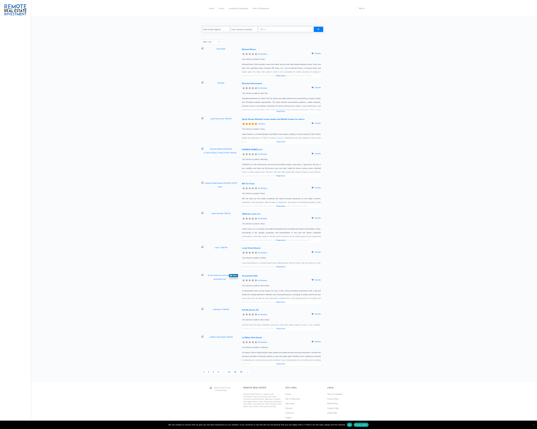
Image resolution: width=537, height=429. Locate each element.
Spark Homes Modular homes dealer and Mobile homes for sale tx (273, 119)
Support (288, 418)
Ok (349, 425)
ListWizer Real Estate (252, 337)
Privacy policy (361, 425)
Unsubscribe (332, 413)
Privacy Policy (333, 399)
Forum (221, 8)
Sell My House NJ (250, 310)
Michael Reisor (249, 49)
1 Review (261, 124)
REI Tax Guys (248, 183)
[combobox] (211, 42)
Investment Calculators (238, 8)
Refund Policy (332, 403)
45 (235, 372)
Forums (288, 394)
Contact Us (289, 413)
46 (241, 372)
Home (211, 8)
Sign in (362, 8)
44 (229, 372)
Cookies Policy (333, 408)
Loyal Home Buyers (251, 248)
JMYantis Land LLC (251, 214)
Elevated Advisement (252, 83)
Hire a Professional (261, 8)
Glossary (288, 408)
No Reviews (262, 54)
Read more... (281, 76)
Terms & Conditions (335, 394)
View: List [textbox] (207, 42)
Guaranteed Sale (250, 276)
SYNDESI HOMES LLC (252, 149)
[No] (533, 424)
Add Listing (289, 403)
